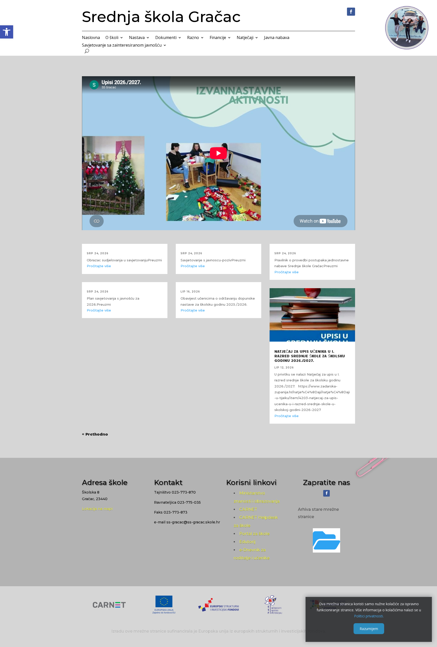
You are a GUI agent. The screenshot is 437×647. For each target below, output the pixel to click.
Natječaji (245, 38)
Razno (193, 38)
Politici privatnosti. (369, 615)
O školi (111, 38)
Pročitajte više (99, 266)
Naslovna (91, 38)
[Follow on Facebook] (351, 12)
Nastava (137, 38)
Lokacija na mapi (97, 508)
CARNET (248, 509)
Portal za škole (254, 533)
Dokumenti (166, 38)
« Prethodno (95, 434)
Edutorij (247, 541)
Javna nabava (276, 38)
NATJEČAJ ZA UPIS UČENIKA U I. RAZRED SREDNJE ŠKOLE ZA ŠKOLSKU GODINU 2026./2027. (309, 356)
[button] (6, 31)
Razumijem (369, 628)
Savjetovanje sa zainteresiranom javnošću (122, 45)
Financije (218, 38)
